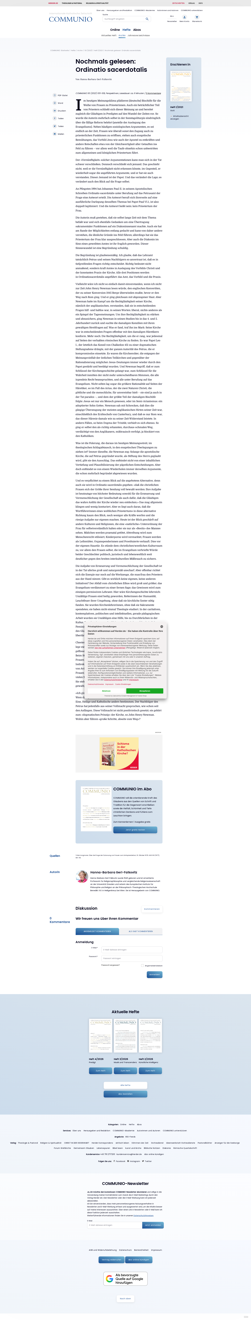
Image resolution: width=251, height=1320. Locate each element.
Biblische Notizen (152, 1148)
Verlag (191, 3)
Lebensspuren (103, 1148)
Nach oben (125, 1298)
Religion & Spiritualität (97, 3)
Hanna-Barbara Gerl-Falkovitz (96, 79)
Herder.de (53, 3)
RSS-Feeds (131, 1136)
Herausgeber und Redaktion (119, 10)
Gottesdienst (157, 1143)
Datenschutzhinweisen (143, 1215)
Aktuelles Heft (109, 35)
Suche (105, 14)
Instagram (135, 1161)
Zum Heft (100, 1070)
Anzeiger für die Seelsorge (227, 1143)
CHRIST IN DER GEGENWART (76, 1143)
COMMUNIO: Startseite (59, 50)
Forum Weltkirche (62, 1148)
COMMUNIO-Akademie (145, 10)
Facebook (120, 1161)
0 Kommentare (153, 93)
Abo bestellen (125, 1094)
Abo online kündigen (154, 1154)
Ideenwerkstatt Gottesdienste (180, 1143)
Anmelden (154, 974)
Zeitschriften (178, 3)
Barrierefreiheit (141, 1250)
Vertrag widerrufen (111, 1259)
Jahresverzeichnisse (139, 35)
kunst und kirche (133, 1148)
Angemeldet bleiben (153, 966)
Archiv (122, 35)
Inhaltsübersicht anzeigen (179, 117)
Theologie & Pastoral (72, 3)
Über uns (100, 10)
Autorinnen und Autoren (167, 10)
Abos (137, 30)
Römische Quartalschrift (185, 1148)
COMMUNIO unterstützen (192, 10)
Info (201, 3)
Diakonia (167, 1148)
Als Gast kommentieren (141, 931)
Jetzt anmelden (153, 1225)
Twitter (148, 1161)
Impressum (156, 1250)
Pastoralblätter (205, 1143)
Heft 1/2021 (98, 50)
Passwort (93, 956)
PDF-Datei (63, 95)
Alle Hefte (126, 1085)
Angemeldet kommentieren (97, 931)
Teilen (61, 118)
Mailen (61, 134)
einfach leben (122, 1143)
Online (115, 30)
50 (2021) (88, 50)
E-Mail (95, 948)
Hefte (126, 30)
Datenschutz (125, 1250)
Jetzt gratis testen (135, 829)
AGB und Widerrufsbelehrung (103, 1250)
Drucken (62, 110)
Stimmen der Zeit (140, 1143)
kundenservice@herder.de (129, 1154)
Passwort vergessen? (110, 965)
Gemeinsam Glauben (84, 1148)
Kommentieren (152, 909)
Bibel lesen (118, 1148)
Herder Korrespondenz (102, 1143)
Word (60, 103)
